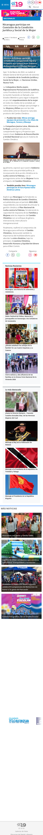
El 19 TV (21, 828)
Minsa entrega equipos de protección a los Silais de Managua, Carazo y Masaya (22, 120)
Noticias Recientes (13, 266)
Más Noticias (9, 508)
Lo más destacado (13, 390)
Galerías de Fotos (21, 831)
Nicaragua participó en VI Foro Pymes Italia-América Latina (21, 187)
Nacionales (9, 18)
